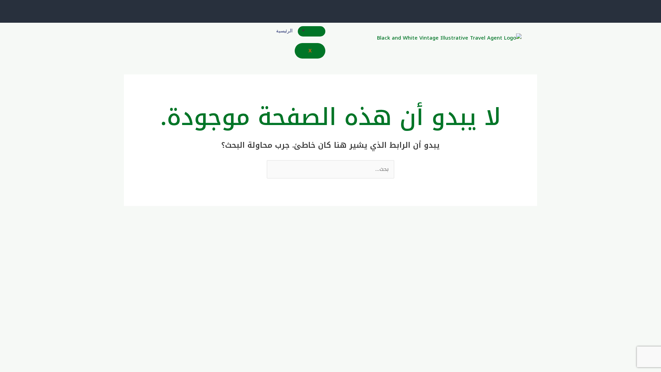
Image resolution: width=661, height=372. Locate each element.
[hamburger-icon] (311, 31)
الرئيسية (284, 30)
